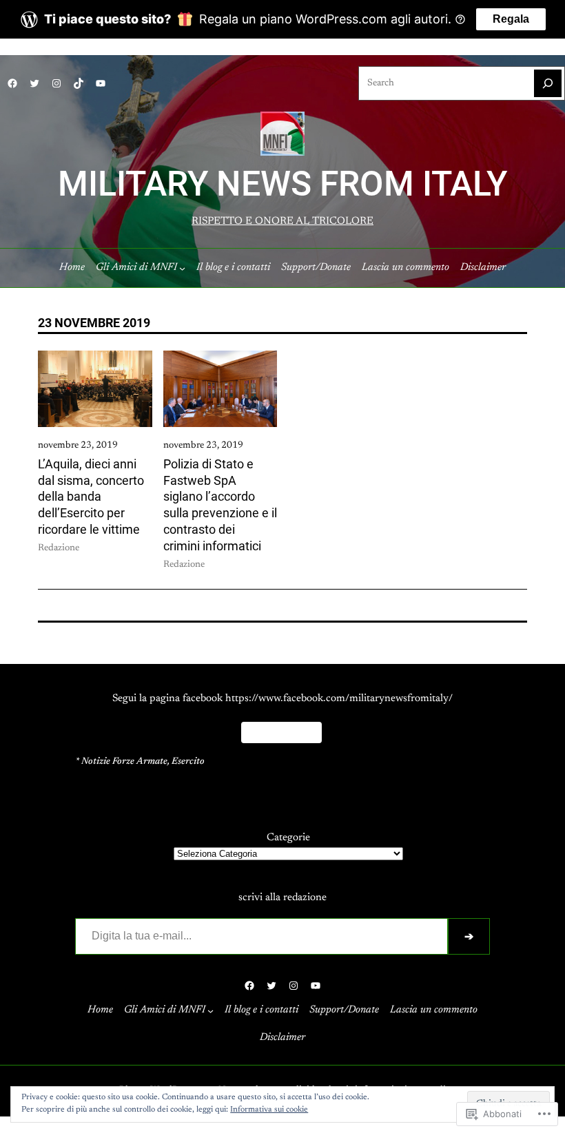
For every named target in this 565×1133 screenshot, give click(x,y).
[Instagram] (56, 83)
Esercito (188, 762)
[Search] (548, 83)
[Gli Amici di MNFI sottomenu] (182, 267)
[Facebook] (12, 83)
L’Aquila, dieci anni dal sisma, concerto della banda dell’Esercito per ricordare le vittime (91, 497)
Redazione (58, 548)
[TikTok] (78, 83)
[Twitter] (34, 83)
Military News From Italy (282, 183)
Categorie (288, 838)
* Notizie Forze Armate (121, 762)
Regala (511, 19)
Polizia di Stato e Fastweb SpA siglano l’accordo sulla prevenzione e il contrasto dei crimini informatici (220, 505)
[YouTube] (100, 83)
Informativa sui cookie (269, 1109)
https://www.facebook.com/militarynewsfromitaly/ (339, 699)
